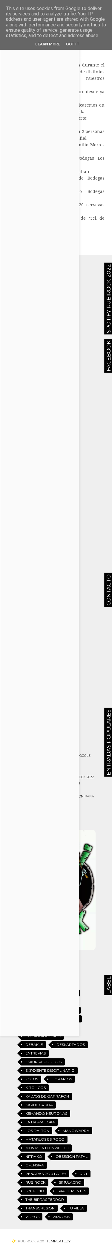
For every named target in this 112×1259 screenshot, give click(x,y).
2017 (72, 1001)
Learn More (47, 44)
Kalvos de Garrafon (47, 1096)
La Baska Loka (40, 1122)
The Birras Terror (44, 1199)
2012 (29, 993)
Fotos (31, 1079)
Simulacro (70, 1182)
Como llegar (52, 748)
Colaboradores (43, 1036)
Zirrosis (61, 1216)
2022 (73, 1010)
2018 (29, 1010)
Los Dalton (37, 1130)
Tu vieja (76, 1208)
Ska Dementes (72, 1191)
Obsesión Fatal (72, 1156)
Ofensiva (34, 1165)
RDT (84, 1173)
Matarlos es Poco (45, 1139)
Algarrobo (37, 1019)
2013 (51, 993)
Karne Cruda (39, 1105)
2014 (72, 993)
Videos (32, 1216)
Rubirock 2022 (54, 720)
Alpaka (71, 1019)
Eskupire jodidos (43, 1062)
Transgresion (40, 1208)
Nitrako (33, 1156)
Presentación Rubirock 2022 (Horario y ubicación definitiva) (67, 783)
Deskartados (70, 1044)
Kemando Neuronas (46, 1113)
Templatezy (58, 1241)
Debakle (34, 1044)
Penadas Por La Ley (45, 1173)
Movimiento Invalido (47, 1148)
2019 (51, 1010)
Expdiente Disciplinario (50, 1070)
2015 (29, 1001)
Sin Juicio (34, 1191)
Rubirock (35, 1182)
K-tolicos (35, 1087)
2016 (51, 1001)
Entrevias (35, 1053)
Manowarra (76, 1130)
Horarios (62, 1079)
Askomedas (37, 1027)
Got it (72, 44)
